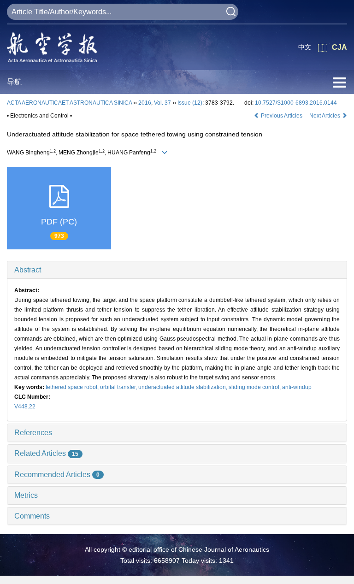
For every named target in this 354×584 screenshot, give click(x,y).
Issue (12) (189, 103)
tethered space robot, (73, 387)
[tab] (177, 270)
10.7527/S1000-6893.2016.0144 (296, 103)
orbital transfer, (119, 387)
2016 (144, 103)
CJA (339, 47)
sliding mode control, (255, 387)
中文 (304, 47)
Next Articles (325, 115)
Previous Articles (282, 115)
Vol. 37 (162, 103)
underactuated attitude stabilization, (183, 387)
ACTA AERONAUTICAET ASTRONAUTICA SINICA (69, 103)
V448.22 (24, 406)
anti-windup (297, 387)
